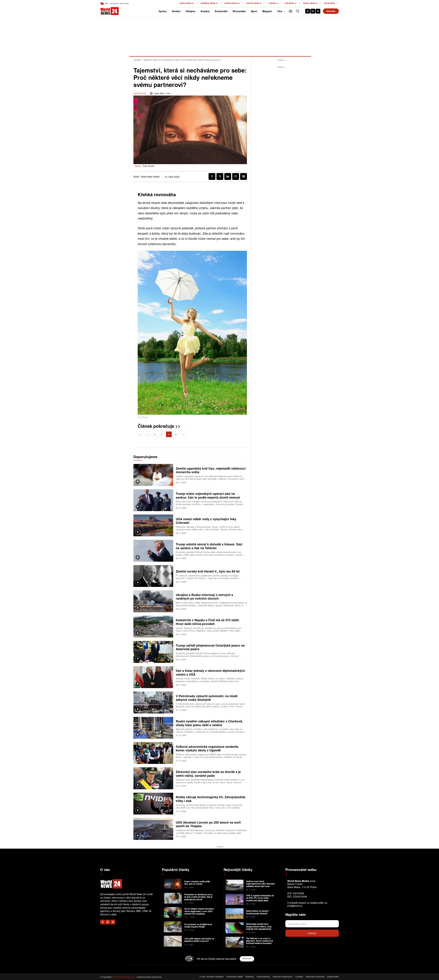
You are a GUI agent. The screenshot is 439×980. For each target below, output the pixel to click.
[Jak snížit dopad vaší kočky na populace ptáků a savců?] (173, 941)
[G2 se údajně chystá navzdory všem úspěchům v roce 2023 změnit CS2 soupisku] (173, 912)
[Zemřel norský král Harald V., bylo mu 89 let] (153, 576)
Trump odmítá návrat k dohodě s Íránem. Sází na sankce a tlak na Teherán (209, 546)
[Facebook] (307, 11)
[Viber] (235, 176)
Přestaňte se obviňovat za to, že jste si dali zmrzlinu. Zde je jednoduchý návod (198, 897)
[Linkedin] (227, 176)
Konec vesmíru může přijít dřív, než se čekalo (197, 882)
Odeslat (312, 933)
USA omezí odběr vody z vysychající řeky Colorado (206, 521)
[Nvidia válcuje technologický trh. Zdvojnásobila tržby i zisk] (153, 803)
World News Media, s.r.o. (124, 976)
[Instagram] (312, 11)
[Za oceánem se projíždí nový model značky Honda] (173, 926)
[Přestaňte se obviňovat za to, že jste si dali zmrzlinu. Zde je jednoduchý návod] (173, 898)
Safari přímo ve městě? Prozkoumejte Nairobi (257, 912)
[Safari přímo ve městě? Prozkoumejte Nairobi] (235, 913)
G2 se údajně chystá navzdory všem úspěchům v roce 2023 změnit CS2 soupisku (199, 911)
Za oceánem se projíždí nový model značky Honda (198, 925)
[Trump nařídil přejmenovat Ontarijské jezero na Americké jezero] (153, 652)
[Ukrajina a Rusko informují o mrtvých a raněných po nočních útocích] (153, 601)
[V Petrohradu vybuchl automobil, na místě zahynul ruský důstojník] (153, 702)
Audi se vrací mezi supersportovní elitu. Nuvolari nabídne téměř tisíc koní (260, 884)
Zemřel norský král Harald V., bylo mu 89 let (208, 571)
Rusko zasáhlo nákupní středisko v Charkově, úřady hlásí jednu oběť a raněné (209, 723)
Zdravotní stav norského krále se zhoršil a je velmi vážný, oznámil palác (208, 774)
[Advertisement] (281, 120)
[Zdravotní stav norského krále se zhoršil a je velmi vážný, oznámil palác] (153, 778)
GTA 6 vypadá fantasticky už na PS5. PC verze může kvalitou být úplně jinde (260, 898)
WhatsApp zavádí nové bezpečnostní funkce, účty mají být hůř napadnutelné (259, 926)
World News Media (150, 176)
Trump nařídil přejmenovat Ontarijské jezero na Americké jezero (210, 647)
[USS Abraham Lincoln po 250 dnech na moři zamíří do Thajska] (153, 829)
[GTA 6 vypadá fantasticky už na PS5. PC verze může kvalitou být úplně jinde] (235, 899)
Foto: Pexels (148, 165)
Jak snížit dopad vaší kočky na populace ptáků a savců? (199, 939)
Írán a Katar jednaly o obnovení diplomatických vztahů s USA (210, 672)
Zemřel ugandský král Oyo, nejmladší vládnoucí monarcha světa (211, 470)
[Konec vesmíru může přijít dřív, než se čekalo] (173, 884)
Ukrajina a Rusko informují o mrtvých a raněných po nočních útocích (204, 597)
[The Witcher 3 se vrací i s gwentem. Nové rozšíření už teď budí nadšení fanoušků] (235, 942)
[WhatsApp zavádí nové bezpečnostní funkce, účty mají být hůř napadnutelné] (235, 927)
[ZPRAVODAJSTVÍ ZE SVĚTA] (106, 11)
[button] (297, 11)
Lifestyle (137, 59)
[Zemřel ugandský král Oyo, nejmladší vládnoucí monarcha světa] (153, 475)
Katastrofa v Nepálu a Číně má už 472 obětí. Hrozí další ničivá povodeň (208, 622)
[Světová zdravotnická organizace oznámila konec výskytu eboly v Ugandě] (153, 753)
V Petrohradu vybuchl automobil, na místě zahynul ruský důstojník (207, 698)
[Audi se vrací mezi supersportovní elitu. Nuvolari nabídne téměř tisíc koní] (235, 885)
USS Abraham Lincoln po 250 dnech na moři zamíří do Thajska (208, 824)
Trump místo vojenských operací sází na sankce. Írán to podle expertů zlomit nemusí (208, 495)
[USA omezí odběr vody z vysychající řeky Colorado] (153, 525)
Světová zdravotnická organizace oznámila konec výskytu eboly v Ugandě (207, 748)
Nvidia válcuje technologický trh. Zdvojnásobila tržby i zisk (210, 799)
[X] (318, 11)
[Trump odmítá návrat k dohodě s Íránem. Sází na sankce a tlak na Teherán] (153, 551)
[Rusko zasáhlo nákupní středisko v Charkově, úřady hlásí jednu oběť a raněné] (153, 728)
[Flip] (243, 176)
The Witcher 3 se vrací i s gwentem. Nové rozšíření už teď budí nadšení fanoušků (259, 941)
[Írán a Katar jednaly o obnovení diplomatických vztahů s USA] (153, 677)
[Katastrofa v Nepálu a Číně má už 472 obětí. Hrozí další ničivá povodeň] (153, 626)
